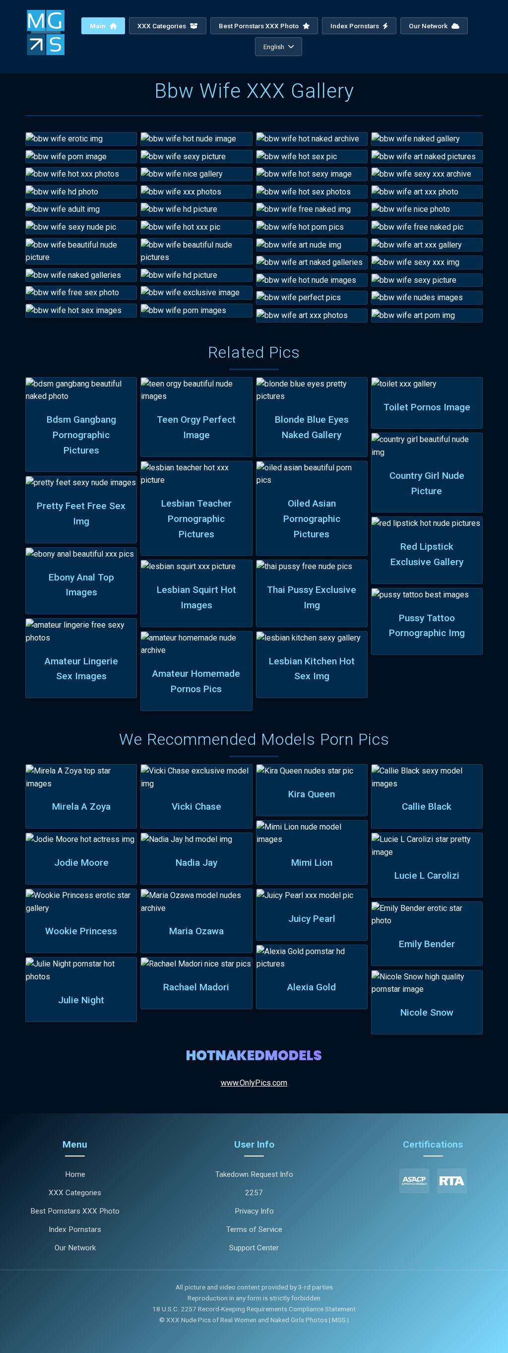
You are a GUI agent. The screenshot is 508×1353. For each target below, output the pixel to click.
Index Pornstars (355, 26)
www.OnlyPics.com (254, 1083)
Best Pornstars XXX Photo (259, 26)
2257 (254, 1192)
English (273, 47)
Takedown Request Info (254, 1174)
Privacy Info (254, 1211)
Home (75, 1174)
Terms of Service (254, 1229)
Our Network (429, 26)
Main (98, 26)
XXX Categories (162, 26)
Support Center (254, 1247)
